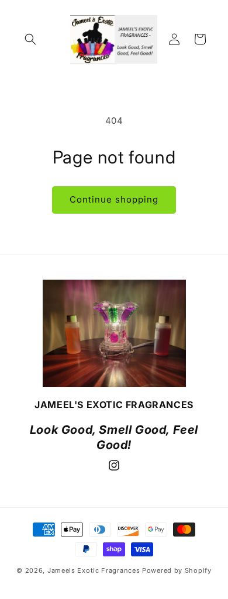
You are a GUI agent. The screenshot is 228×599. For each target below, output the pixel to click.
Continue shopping (114, 199)
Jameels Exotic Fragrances (94, 570)
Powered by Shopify (177, 570)
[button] (30, 39)
